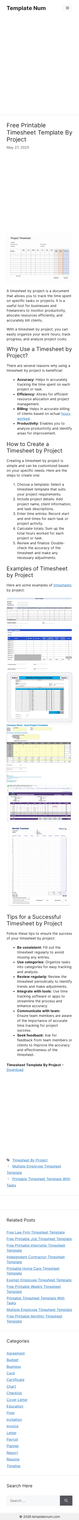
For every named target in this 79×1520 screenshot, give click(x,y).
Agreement (16, 1353)
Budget (12, 1360)
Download (15, 1069)
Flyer (11, 1413)
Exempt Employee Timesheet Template (39, 1280)
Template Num (26, 8)
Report (12, 1452)
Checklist (14, 1393)
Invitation (14, 1419)
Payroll (12, 1439)
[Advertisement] (39, 66)
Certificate (15, 1379)
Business (14, 1366)
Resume (13, 1459)
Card (11, 1373)
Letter (11, 1433)
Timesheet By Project (30, 1160)
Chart (11, 1386)
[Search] (66, 1501)
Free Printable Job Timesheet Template (39, 1239)
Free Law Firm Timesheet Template (36, 1232)
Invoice (12, 1426)
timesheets (63, 585)
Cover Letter (17, 1399)
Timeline (13, 1466)
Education (15, 1406)
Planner (13, 1446)
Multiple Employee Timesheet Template (39, 1309)
